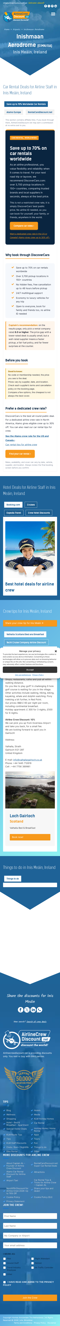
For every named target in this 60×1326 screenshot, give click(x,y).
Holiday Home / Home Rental (45, 1129)
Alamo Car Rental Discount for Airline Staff (16, 1174)
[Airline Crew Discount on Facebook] (45, 7)
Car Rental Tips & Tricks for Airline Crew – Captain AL (45, 1182)
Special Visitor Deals (16, 1128)
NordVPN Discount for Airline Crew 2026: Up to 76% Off (17, 1191)
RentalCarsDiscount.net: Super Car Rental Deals (46, 1164)
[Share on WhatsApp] (39, 1011)
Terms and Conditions (23, 1323)
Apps (36, 1134)
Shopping (11, 1118)
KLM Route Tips (14, 1134)
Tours (37, 1138)
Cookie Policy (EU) (43, 1197)
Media (37, 1114)
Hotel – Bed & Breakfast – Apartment (17, 1123)
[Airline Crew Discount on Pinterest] (52, 7)
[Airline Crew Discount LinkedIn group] (55, 7)
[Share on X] (27, 1011)
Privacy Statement (15, 1201)
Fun (36, 1143)
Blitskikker (28, 1320)
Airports (16, 29)
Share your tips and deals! (43, 1189)
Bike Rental (12, 1151)
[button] (55, 651)
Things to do (40, 1147)
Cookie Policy (13, 1197)
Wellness (10, 1114)
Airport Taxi (12, 1180)
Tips (8, 1138)
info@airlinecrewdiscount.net (15, 3)
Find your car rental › (20, 453)
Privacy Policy (38, 675)
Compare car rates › (24, 225)
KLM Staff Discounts (16, 1143)
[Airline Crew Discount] (30, 17)
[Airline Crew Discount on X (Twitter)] (49, 7)
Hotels (37, 1110)
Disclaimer (51, 1323)
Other (37, 1151)
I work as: (9, 1254)
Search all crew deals (36, 1021)
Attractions (39, 1172)
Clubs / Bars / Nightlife (17, 1147)
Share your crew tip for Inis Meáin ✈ (24, 623)
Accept (30, 669)
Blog (8, 1110)
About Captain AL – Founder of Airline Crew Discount (15, 1166)
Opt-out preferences (23, 675)
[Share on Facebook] (20, 1011)
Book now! (17, 837)
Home (6, 29)
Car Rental (39, 1123)
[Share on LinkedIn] (33, 1011)
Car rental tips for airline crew (21, 444)
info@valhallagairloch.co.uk (27, 759)
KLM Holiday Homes (44, 1118)
